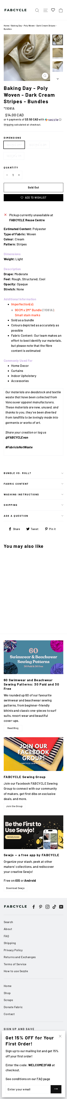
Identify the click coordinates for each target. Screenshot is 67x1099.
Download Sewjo (15, 888)
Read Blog (13, 728)
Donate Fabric (13, 1007)
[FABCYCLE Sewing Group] (33, 754)
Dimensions (13, 137)
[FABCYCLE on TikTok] (54, 906)
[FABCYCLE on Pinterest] (41, 906)
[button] (33, 119)
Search (8, 922)
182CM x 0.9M (38, 145)
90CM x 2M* (14, 145)
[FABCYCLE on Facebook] (34, 906)
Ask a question (16, 515)
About (8, 929)
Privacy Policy (13, 950)
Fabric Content (16, 483)
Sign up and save (19, 1029)
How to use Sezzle (16, 971)
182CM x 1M (14, 156)
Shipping (8, 124)
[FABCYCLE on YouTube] (61, 906)
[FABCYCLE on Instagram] (47, 906)
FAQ (6, 936)
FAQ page (43, 1079)
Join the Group (14, 806)
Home (6, 25)
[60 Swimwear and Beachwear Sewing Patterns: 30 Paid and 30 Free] (33, 657)
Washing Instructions (21, 494)
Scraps (8, 1000)
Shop (7, 993)
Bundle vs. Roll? (17, 473)
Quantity (11, 167)
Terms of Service (15, 964)
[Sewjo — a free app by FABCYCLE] (33, 832)
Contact (9, 1014)
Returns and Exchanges (20, 957)
